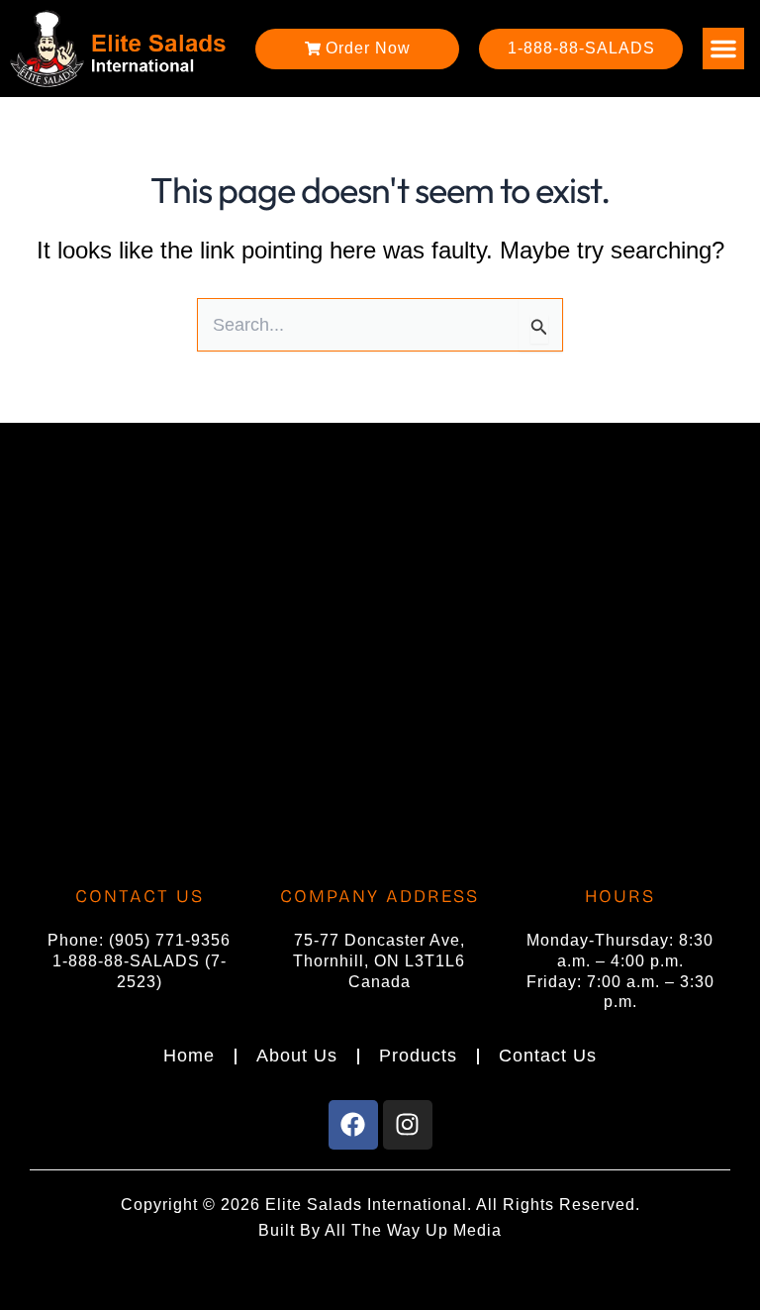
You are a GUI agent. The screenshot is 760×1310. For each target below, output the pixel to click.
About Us (296, 1055)
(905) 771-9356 (170, 940)
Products (418, 1055)
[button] (723, 48)
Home (189, 1055)
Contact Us (548, 1055)
